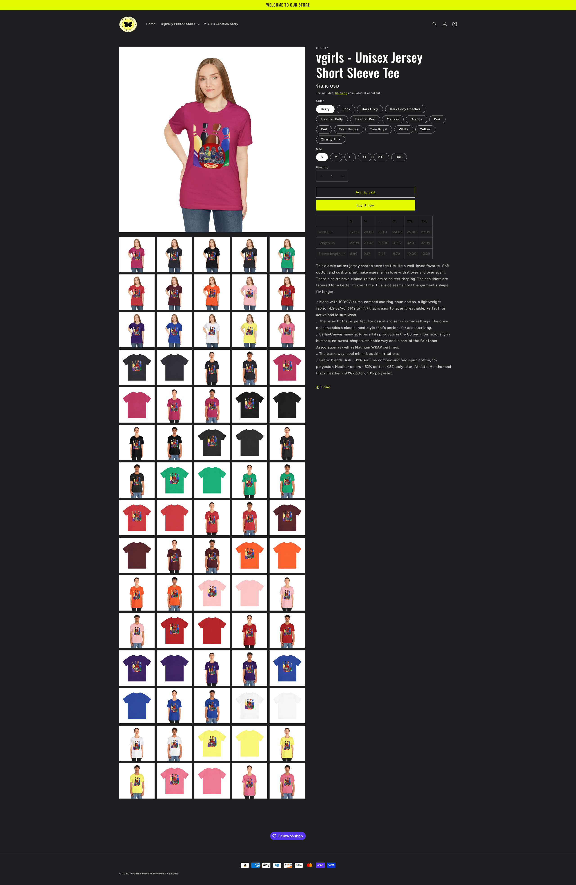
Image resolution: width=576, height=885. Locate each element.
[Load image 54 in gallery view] (249, 630)
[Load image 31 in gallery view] (137, 480)
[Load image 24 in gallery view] (249, 405)
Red (324, 129)
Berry (325, 109)
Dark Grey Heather (405, 109)
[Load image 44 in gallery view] (249, 555)
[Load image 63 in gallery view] (212, 705)
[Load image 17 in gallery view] (174, 367)
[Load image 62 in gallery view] (174, 705)
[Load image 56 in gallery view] (137, 668)
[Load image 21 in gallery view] (137, 405)
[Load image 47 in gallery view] (174, 593)
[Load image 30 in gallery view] (287, 442)
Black (346, 109)
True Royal (378, 129)
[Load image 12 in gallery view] (174, 329)
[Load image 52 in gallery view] (174, 630)
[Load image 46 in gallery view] (137, 593)
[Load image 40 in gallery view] (287, 517)
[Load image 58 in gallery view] (212, 668)
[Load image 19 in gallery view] (249, 367)
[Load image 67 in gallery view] (174, 743)
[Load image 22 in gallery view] (174, 405)
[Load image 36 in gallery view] (137, 517)
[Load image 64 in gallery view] (249, 705)
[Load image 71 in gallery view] (137, 781)
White (404, 129)
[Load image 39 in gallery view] (249, 517)
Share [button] (325, 387)
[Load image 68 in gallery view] (212, 743)
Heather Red (365, 119)
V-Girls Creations (141, 873)
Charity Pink (330, 139)
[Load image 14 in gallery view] (249, 329)
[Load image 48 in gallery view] (212, 593)
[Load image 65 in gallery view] (287, 705)
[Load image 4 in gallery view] (249, 254)
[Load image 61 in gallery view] (137, 705)
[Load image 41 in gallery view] (137, 555)
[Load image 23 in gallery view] (212, 405)
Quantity (322, 167)
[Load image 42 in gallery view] (174, 555)
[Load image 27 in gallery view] (174, 442)
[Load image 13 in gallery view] (212, 329)
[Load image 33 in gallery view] (212, 480)
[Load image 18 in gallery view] (212, 367)
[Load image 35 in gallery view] (287, 480)
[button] (179, 24)
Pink (437, 119)
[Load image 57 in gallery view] (174, 668)
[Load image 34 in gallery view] (249, 480)
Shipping (341, 93)
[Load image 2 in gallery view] (174, 254)
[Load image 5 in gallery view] (287, 254)
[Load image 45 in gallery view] (287, 555)
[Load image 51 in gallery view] (137, 630)
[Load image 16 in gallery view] (137, 367)
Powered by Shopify (166, 873)
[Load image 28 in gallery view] (212, 442)
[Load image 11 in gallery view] (137, 329)
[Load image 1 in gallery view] (137, 254)
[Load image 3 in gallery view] (212, 254)
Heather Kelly (332, 119)
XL (365, 157)
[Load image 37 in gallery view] (174, 517)
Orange (417, 119)
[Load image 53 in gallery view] (212, 630)
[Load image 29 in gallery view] (249, 442)
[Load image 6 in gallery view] (137, 292)
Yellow (425, 129)
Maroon (393, 119)
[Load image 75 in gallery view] (287, 781)
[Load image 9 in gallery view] (249, 292)
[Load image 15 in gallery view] (287, 329)
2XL (381, 157)
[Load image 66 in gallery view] (137, 743)
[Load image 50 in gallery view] (287, 593)
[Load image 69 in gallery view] (249, 743)
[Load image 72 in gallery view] (174, 781)
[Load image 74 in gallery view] (249, 781)
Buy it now (365, 205)
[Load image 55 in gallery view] (287, 630)
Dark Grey (370, 109)
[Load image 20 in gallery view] (287, 367)
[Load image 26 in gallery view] (137, 442)
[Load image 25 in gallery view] (287, 405)
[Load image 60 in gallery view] (287, 668)
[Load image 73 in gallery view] (212, 781)
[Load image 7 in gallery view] (174, 292)
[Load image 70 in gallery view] (287, 743)
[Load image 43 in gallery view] (212, 555)
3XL (399, 157)
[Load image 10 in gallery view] (287, 292)
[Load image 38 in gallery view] (212, 517)
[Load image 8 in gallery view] (212, 292)
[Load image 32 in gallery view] (174, 480)
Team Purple (349, 129)
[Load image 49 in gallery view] (249, 593)
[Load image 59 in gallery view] (249, 668)
